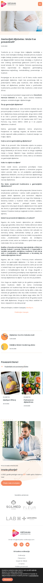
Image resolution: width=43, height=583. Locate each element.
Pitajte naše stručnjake (11, 483)
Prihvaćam (7, 579)
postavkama (34, 576)
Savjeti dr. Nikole (21, 561)
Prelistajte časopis (21, 312)
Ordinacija (21, 555)
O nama (21, 564)
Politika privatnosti (21, 567)
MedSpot (29, 308)
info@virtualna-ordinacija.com (23, 540)
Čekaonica (21, 558)
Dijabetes (6, 397)
